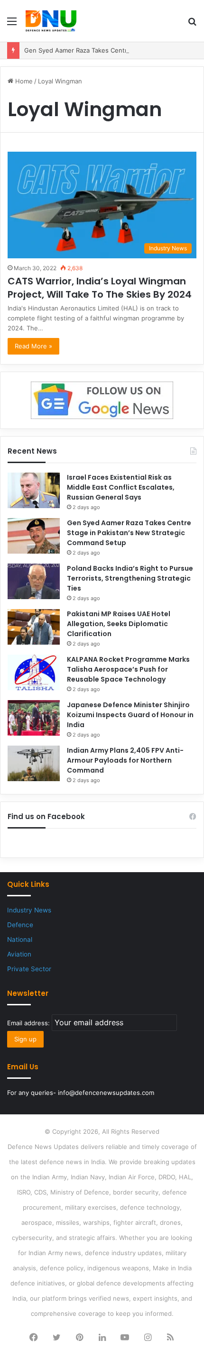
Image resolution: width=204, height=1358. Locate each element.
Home (23, 81)
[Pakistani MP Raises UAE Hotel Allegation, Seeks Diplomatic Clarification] (34, 627)
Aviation (19, 954)
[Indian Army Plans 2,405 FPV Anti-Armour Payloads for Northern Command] (34, 763)
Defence (20, 925)
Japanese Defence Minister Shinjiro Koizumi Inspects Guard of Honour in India (130, 714)
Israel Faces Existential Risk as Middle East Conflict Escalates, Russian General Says (121, 487)
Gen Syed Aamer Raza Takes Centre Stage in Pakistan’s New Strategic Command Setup (129, 532)
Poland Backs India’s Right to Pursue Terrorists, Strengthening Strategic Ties (130, 578)
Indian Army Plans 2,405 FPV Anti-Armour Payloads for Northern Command (125, 760)
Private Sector (29, 969)
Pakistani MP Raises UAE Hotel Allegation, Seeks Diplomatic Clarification (118, 623)
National (19, 939)
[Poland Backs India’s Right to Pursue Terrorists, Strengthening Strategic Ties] (34, 581)
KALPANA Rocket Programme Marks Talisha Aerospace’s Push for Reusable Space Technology (128, 669)
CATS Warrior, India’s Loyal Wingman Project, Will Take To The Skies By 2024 (100, 287)
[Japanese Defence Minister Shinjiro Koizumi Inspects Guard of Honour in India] (34, 718)
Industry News (29, 910)
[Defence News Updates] (51, 21)
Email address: (29, 1023)
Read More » (33, 346)
